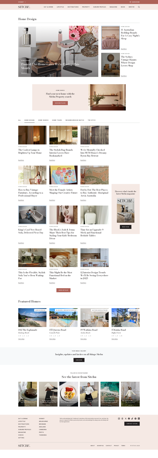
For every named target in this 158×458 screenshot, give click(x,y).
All (19, 120)
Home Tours (57, 120)
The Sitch (91, 120)
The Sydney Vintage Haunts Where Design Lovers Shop (129, 61)
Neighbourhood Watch (75, 120)
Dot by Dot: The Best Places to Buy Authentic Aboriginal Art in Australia (94, 192)
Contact (109, 445)
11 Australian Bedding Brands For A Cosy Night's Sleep (130, 34)
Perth (41, 432)
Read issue (125, 227)
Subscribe (136, 2)
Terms (123, 445)
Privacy (116, 445)
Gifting (21, 438)
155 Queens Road (57, 330)
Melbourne (43, 421)
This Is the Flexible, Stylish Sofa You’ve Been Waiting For (31, 275)
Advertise (100, 445)
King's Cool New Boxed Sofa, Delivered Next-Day (30, 231)
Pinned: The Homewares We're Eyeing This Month (50, 66)
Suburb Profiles (99, 7)
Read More (24, 73)
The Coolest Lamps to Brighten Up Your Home (30, 151)
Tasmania (43, 435)
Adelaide (42, 427)
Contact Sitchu (132, 423)
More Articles (63, 290)
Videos (21, 435)
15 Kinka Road (119, 330)
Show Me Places (60, 103)
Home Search (43, 120)
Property (86, 7)
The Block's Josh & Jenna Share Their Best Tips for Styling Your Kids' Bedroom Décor (63, 234)
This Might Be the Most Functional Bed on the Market (60, 275)
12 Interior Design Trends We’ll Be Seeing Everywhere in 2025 (94, 275)
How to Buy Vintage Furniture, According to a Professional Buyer (30, 192)
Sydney (42, 418)
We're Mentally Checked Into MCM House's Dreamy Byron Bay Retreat (93, 152)
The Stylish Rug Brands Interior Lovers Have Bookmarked (61, 152)
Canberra (43, 429)
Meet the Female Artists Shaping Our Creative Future (63, 191)
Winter (132, 7)
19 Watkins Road (88, 330)
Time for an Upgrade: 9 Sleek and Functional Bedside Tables (91, 232)
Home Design (25, 60)
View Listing (21, 339)
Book (123, 7)
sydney (21, 2)
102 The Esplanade (27, 330)
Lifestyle (60, 7)
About (93, 445)
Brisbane (42, 424)
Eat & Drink (48, 7)
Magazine (113, 7)
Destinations (73, 7)
